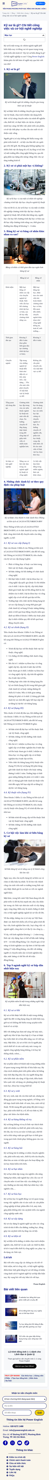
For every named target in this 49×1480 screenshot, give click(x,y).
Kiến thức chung (23, 13)
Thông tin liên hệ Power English (24, 1419)
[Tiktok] (26, 1443)
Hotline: (13, 1426)
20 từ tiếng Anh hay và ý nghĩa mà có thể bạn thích (30, 1312)
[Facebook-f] (5, 1443)
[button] (43, 35)
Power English (38, 56)
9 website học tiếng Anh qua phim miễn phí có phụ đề (29, 1298)
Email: (18, 1430)
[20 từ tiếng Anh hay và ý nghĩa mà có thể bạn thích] (11, 1312)
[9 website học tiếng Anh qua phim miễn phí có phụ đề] (11, 1299)
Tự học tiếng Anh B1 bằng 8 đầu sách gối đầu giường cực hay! (31, 1325)
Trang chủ (5, 13)
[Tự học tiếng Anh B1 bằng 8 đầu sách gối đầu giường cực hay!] (11, 1325)
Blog (13, 13)
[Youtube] (19, 1443)
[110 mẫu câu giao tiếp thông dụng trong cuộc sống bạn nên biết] (11, 1339)
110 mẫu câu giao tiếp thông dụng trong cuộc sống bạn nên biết (30, 1338)
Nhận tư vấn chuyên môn (24, 1393)
